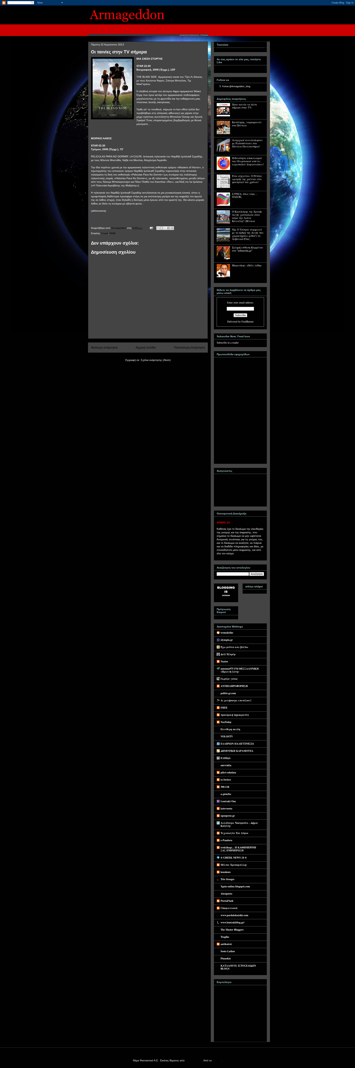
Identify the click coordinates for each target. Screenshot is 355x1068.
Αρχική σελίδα (146, 347)
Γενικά (104, 233)
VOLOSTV (227, 736)
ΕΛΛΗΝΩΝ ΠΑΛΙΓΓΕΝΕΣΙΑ (237, 743)
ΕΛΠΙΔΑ (226, 758)
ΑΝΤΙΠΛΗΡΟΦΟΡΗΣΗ (234, 686)
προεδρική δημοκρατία (235, 715)
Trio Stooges (227, 879)
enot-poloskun (193, 1060)
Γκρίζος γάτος (229, 679)
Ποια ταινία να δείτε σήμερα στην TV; (244, 106)
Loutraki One (228, 801)
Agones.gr (194, 35)
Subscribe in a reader (228, 342)
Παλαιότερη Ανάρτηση (189, 347)
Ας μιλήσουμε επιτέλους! (236, 700)
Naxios (224, 661)
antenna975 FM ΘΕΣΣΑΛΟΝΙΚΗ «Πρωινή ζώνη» (240, 670)
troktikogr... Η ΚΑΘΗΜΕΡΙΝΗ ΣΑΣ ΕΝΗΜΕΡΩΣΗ (238, 848)
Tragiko (225, 937)
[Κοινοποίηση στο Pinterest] (172, 228)
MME (113, 233)
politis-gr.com (228, 693)
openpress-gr (228, 816)
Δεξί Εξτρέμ (228, 654)
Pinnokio (226, 958)
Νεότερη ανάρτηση (104, 347)
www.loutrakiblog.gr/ (232, 922)
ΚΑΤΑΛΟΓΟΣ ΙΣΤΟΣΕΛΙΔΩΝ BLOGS (238, 967)
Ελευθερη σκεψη (230, 729)
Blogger (216, 1060)
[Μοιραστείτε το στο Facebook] (168, 228)
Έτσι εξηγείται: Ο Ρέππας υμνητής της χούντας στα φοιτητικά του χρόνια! (247, 179)
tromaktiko (227, 632)
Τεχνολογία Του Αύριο (234, 833)
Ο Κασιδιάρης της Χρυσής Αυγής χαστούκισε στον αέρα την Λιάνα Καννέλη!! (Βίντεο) (247, 216)
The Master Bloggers (232, 929)
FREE (224, 707)
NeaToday (226, 722)
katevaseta (226, 808)
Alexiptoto (226, 893)
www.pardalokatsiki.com (234, 915)
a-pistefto (226, 794)
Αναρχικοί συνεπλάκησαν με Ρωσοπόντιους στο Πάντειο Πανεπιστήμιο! (247, 143)
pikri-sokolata (228, 772)
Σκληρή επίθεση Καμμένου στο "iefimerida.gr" (247, 249)
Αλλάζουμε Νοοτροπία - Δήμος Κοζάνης (239, 824)
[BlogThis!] (161, 228)
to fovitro (226, 780)
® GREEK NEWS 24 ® (234, 857)
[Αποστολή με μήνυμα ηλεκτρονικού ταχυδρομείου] (158, 228)
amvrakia (226, 765)
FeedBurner (247, 321)
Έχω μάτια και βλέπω (234, 647)
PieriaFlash (227, 901)
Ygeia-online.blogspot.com (235, 886)
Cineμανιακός (229, 908)
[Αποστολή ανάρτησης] (151, 227)
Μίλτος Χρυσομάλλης (234, 865)
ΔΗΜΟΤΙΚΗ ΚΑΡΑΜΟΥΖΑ (237, 751)
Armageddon (119, 227)
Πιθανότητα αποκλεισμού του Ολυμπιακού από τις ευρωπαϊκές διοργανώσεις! (248, 161)
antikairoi (226, 944)
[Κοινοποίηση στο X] (165, 228)
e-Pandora (226, 840)
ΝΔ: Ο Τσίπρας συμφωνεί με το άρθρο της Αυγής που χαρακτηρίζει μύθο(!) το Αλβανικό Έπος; (247, 234)
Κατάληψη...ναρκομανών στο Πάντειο (247, 123)
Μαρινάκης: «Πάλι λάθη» (247, 265)
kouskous (226, 872)
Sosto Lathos (228, 951)
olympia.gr (227, 640)
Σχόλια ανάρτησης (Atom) (156, 360)
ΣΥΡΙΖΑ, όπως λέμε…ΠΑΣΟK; (245, 195)
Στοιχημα (204, 35)
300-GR (225, 787)
